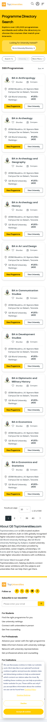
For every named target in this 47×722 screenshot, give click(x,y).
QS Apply (15, 552)
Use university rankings (12, 621)
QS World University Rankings (13, 540)
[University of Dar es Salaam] (7, 79)
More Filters (37, 59)
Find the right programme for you (17, 617)
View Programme (13, 106)
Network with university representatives (20, 649)
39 (27, 518)
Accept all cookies (23, 712)
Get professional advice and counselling (20, 653)
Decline (24, 703)
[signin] (37, 3)
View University (34, 106)
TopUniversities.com (9, 531)
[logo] (12, 3)
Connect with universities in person (18, 625)
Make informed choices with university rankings (23, 645)
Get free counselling (11, 629)
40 (33, 518)
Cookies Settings (23, 695)
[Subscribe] (41, 603)
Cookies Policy (30, 689)
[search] (32, 4)
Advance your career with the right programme (23, 641)
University (23, 59)
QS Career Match (8, 560)
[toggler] (43, 3)
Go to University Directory (22, 48)
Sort (39, 68)
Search (8, 59)
